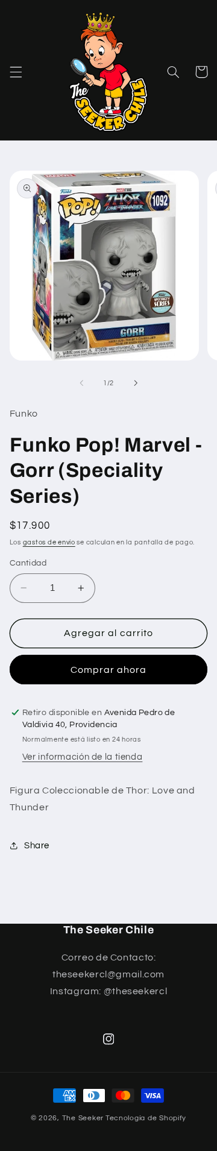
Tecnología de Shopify (145, 1118)
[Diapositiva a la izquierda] (81, 383)
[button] (16, 72)
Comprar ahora (109, 670)
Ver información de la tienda (82, 757)
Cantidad (28, 563)
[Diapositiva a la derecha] (135, 383)
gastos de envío (49, 542)
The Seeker (83, 1118)
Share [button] (36, 845)
